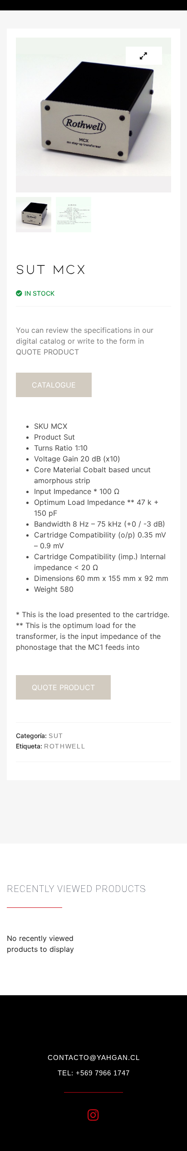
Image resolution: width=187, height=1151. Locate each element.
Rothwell (65, 746)
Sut (56, 735)
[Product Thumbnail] (144, 56)
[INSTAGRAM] (93, 1115)
